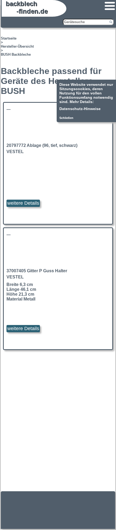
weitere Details (23, 203)
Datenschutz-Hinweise (80, 109)
